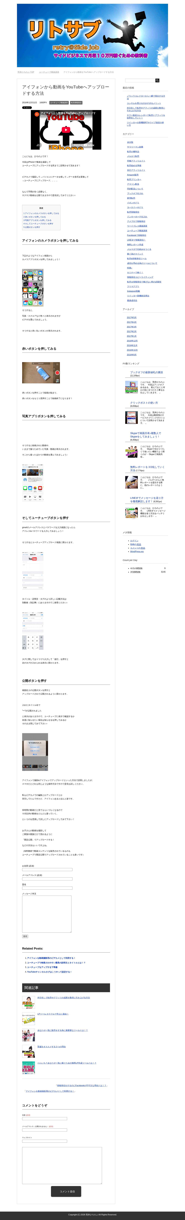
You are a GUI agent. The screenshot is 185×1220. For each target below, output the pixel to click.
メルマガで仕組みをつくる (139, 249)
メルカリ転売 (133, 156)
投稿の (135, 544)
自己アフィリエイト (136, 170)
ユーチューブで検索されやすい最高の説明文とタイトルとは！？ (56, 963)
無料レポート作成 (135, 245)
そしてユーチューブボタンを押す (38, 224)
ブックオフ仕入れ (135, 193)
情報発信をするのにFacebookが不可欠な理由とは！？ (81, 1085)
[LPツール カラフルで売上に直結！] (28, 1018)
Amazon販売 (133, 175)
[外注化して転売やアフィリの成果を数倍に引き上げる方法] (28, 1002)
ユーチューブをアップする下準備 (42, 967)
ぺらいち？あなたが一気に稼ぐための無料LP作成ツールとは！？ (67, 1063)
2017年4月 (132, 322)
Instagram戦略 (133, 291)
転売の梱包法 (133, 152)
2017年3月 (132, 327)
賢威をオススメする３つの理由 (52, 1047)
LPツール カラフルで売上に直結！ (53, 1014)
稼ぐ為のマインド (135, 254)
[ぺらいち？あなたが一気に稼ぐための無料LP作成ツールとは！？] (28, 1067)
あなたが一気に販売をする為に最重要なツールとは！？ (63, 1030)
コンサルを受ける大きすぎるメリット (144, 103)
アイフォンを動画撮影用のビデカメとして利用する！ (51, 958)
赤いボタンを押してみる (35, 217)
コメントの (137, 548)
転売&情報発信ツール (137, 259)
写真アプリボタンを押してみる (37, 220)
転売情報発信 (76, 103)
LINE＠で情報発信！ (136, 240)
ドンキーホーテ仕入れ (137, 217)
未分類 (130, 142)
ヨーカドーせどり (135, 207)
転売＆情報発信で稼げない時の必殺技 (144, 282)
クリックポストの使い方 (144, 402)
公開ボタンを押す (32, 227)
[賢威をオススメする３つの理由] (28, 1051)
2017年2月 (132, 331)
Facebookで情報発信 (136, 235)
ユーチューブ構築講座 (59, 103)
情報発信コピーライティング (140, 277)
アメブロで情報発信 (136, 221)
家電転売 (131, 198)
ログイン (134, 541)
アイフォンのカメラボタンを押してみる (41, 213)
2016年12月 (132, 341)
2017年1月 (132, 336)
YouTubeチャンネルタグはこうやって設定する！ (49, 972)
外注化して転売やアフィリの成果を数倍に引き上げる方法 (64, 998)
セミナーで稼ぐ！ (135, 272)
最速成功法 (132, 300)
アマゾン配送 (133, 184)
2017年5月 (132, 317)
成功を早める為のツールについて (142, 263)
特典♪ (129, 268)
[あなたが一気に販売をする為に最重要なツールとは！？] (28, 1035)
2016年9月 (132, 355)
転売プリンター (134, 179)
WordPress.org (137, 551)
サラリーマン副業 (135, 147)
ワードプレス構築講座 (137, 226)
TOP (27, 72)
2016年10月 (132, 350)
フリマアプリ (133, 286)
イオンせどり (133, 203)
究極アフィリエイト (136, 161)
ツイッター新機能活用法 (138, 296)
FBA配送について (135, 189)
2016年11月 (132, 345)
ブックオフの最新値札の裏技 (146, 372)
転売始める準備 (134, 165)
